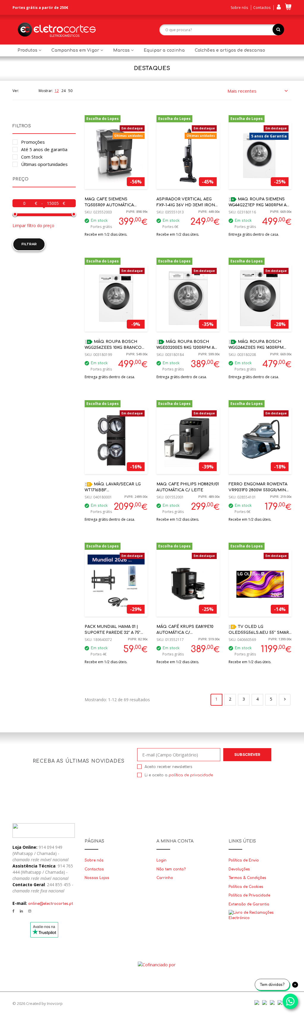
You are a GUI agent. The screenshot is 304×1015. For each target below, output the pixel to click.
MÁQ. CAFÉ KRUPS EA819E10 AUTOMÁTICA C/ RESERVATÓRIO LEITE (184, 633)
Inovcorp (55, 1003)
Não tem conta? (171, 869)
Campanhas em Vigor (75, 50)
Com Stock (31, 157)
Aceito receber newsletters (168, 767)
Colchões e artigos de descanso (230, 50)
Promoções (33, 142)
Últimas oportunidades (44, 164)
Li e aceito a (179, 775)
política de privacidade (191, 775)
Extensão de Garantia (249, 904)
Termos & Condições (247, 878)
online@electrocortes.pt (50, 904)
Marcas (122, 50)
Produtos (28, 50)
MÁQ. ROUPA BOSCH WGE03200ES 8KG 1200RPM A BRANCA (185, 348)
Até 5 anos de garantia (44, 149)
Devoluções (239, 869)
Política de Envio (244, 860)
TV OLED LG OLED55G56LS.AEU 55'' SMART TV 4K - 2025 (260, 633)
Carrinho (164, 878)
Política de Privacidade (249, 895)
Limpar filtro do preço (33, 225)
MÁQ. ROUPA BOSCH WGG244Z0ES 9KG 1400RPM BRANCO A (256, 348)
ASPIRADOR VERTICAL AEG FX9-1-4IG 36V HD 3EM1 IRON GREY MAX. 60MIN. (185, 205)
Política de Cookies (246, 887)
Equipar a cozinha (164, 50)
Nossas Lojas (97, 878)
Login (161, 860)
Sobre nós (239, 7)
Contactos (261, 7)
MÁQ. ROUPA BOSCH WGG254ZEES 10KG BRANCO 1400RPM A (113, 348)
